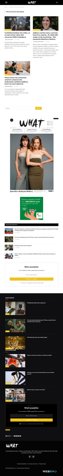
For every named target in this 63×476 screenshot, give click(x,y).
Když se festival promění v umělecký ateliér (39, 355)
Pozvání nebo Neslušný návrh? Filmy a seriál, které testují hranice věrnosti (34, 237)
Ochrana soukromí (32, 463)
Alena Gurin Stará (9, 39)
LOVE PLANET (9, 348)
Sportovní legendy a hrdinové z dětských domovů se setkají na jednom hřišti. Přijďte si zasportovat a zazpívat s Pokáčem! (36, 229)
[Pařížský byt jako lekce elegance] (9, 248)
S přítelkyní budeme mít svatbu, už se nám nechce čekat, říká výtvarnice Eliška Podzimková (17, 35)
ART (7, 366)
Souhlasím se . (32, 282)
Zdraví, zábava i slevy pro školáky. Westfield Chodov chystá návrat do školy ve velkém (35, 254)
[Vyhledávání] (57, 2)
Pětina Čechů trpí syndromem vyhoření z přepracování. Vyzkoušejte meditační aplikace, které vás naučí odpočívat (16, 81)
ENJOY (6, 74)
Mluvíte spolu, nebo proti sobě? (36, 389)
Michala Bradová (8, 86)
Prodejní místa (42, 463)
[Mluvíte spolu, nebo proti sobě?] (15, 395)
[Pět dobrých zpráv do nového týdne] (15, 342)
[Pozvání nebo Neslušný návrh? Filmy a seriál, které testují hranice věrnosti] (9, 239)
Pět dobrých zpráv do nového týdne (37, 337)
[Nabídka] (6, 2)
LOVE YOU (8, 400)
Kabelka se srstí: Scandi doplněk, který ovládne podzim (40, 373)
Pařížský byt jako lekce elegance (23, 245)
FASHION (8, 383)
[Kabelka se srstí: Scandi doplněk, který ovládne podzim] (15, 378)
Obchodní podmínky (22, 463)
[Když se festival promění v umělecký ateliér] (15, 360)
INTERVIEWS (8, 29)
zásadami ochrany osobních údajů (35, 282)
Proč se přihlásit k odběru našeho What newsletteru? (32, 270)
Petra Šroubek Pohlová (38, 41)
